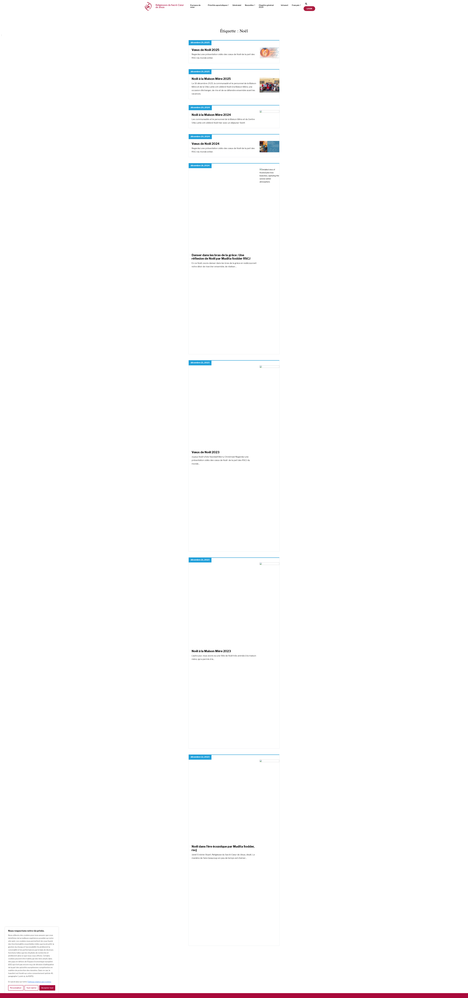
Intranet (284, 5)
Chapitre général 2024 (266, 6)
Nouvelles (249, 5)
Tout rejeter (31, 988)
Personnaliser (16, 988)
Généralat (236, 5)
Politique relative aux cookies (39, 982)
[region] (31, 960)
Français (295, 5)
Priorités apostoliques (217, 5)
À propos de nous (195, 6)
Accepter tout (47, 988)
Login (309, 9)
